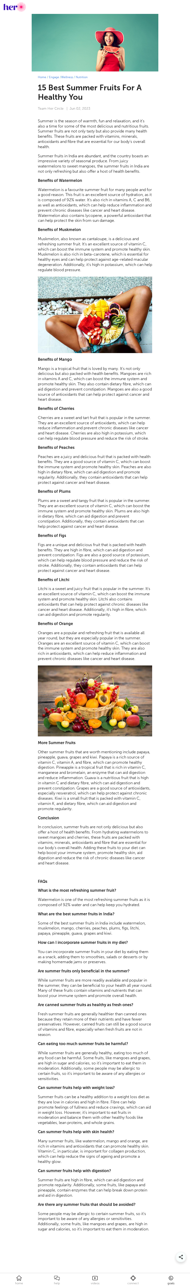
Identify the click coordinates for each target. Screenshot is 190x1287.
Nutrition (82, 77)
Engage (54, 77)
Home (42, 77)
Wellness (67, 77)
